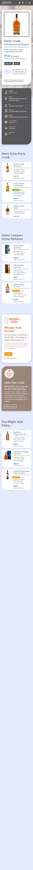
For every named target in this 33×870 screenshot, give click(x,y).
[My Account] (19, 2)
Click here (16, 81)
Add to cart (19, 72)
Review (17, 63)
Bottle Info (8, 63)
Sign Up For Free (10, 406)
